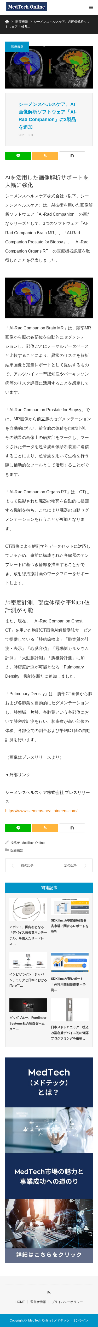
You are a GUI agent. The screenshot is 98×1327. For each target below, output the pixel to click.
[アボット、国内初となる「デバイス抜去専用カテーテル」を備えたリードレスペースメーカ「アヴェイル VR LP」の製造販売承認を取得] (28, 909)
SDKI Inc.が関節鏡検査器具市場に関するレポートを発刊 (70, 926)
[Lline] (18, 156)
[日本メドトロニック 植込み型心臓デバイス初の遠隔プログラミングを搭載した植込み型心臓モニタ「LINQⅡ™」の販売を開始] (70, 1009)
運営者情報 (38, 1301)
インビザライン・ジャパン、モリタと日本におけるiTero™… (28, 980)
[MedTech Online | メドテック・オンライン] (26, 7)
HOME (20, 1301)
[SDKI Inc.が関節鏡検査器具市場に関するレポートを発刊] (70, 906)
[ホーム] (7, 21)
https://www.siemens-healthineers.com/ (41, 811)
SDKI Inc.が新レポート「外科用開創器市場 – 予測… (68, 984)
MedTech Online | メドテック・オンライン (58, 1320)
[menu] (90, 7)
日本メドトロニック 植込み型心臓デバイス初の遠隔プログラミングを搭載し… (70, 1032)
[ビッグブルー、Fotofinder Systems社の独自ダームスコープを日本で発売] (28, 1005)
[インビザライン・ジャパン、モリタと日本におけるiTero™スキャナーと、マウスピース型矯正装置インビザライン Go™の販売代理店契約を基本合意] (28, 960)
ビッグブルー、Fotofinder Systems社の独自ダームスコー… (28, 1023)
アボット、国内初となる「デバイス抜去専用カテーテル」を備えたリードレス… (28, 935)
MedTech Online (33, 843)
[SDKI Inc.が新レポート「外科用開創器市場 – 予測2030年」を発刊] (70, 962)
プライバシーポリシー (67, 1301)
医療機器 (17, 47)
